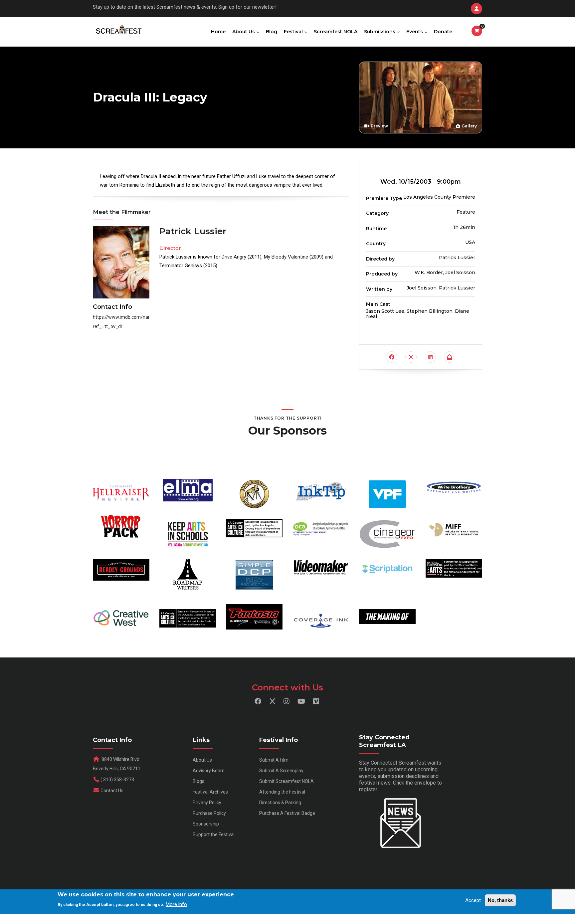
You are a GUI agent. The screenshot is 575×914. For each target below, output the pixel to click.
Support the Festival (214, 834)
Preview (379, 126)
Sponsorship (206, 823)
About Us (244, 32)
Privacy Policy (207, 802)
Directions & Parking (280, 802)
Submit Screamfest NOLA (286, 781)
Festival (294, 32)
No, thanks (500, 900)
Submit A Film (273, 760)
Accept (473, 900)
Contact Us (111, 790)
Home (218, 32)
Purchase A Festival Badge (287, 813)
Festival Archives (210, 792)
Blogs (198, 781)
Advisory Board (209, 770)
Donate (443, 32)
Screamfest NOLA (335, 32)
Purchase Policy (209, 813)
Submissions (380, 32)
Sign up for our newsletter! (247, 7)
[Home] (118, 30)
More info (176, 904)
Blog (271, 32)
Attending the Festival (282, 792)
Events (415, 32)
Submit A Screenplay (281, 770)
